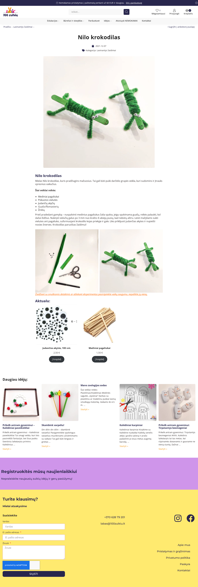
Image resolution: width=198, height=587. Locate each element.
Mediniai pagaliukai (48, 196)
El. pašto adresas (11, 532)
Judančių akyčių (46, 203)
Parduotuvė (94, 20)
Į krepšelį (56, 359)
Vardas (6, 521)
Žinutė (6, 543)
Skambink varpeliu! (53, 425)
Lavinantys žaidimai (22, 26)
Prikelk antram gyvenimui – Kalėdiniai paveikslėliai (19, 426)
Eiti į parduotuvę (134, 2)
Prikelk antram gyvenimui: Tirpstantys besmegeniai (174, 426)
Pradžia (7, 26)
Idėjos (107, 20)
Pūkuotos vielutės (48, 200)
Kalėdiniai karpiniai (131, 425)
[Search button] (126, 12)
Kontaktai (146, 20)
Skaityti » (7, 449)
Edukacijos (52, 20)
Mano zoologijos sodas (94, 385)
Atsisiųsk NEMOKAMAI (127, 20)
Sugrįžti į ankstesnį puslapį (181, 26)
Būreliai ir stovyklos (72, 20)
